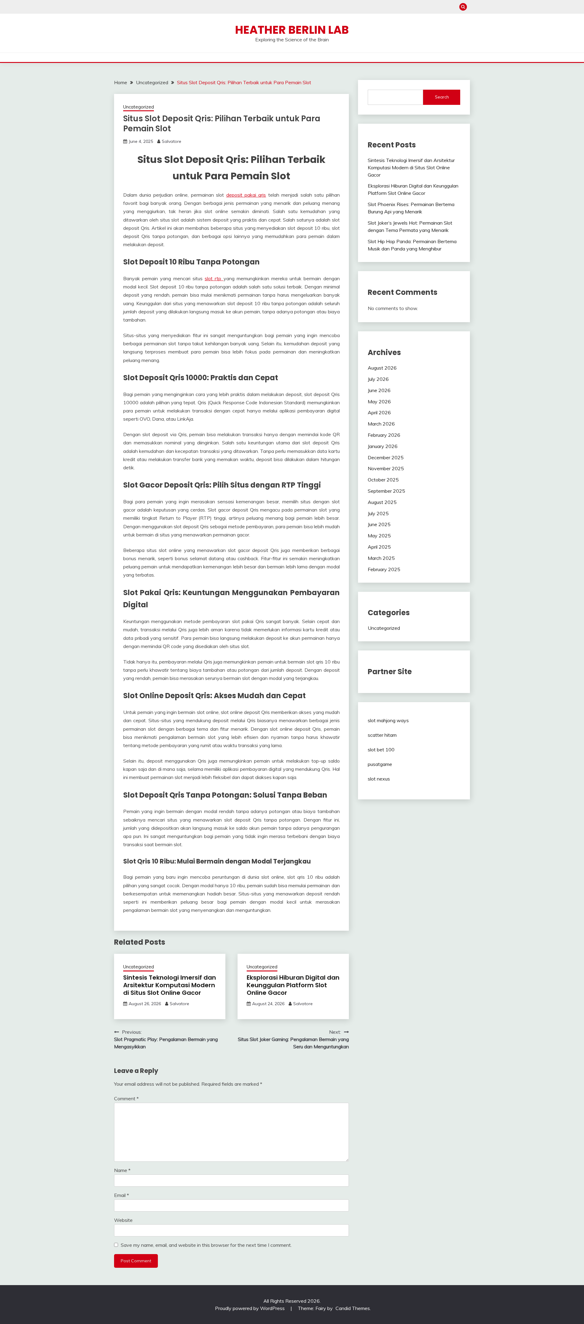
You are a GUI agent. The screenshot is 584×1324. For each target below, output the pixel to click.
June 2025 (379, 524)
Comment (126, 1098)
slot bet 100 (381, 749)
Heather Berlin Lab (292, 30)
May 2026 (379, 401)
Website (123, 1220)
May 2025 (379, 536)
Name (122, 1170)
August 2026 (382, 368)
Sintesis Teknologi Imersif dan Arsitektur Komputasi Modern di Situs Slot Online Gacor (169, 985)
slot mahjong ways (388, 720)
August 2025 (382, 502)
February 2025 (384, 569)
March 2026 (381, 424)
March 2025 (381, 558)
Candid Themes (352, 1308)
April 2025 (379, 547)
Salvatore (171, 141)
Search (442, 97)
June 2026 (379, 390)
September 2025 (386, 491)
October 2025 (383, 480)
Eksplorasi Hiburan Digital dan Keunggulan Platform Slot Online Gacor (293, 985)
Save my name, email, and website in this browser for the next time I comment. (206, 1245)
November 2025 (386, 468)
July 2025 (378, 513)
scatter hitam (382, 735)
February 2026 (384, 435)
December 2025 (386, 457)
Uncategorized (138, 107)
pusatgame (380, 764)
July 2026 (378, 379)
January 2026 (383, 446)
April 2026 (379, 412)
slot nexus (379, 779)
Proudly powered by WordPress (250, 1308)
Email (121, 1195)
